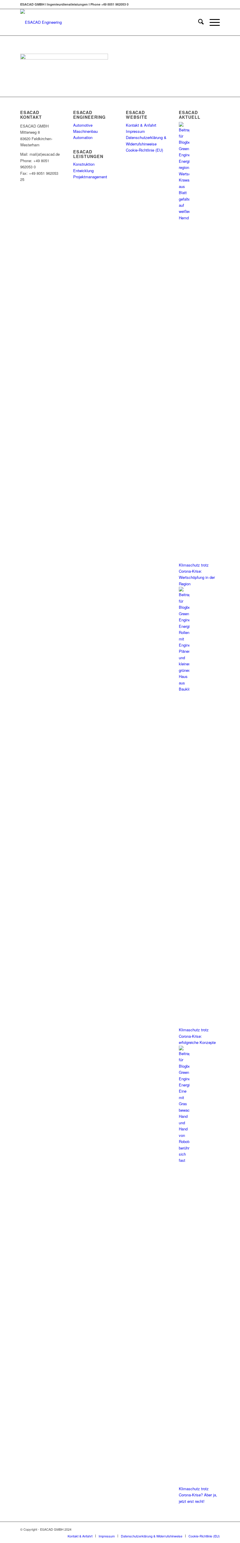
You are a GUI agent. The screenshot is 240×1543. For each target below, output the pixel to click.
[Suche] (198, 22)
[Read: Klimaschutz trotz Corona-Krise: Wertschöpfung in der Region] (184, 218)
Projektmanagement (90, 176)
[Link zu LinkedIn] (215, 1529)
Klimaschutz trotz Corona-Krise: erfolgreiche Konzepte (197, 1036)
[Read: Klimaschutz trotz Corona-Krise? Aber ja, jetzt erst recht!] (184, 1160)
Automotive (82, 125)
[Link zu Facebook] (197, 1529)
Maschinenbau (85, 131)
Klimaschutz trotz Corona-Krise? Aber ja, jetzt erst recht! (198, 1495)
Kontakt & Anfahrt (141, 125)
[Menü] (212, 22)
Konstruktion (84, 164)
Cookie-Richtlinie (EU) (144, 150)
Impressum (135, 131)
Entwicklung (83, 170)
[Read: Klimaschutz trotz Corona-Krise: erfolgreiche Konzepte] (184, 689)
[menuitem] (198, 22)
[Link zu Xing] (206, 1529)
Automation (82, 137)
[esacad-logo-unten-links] (41, 22)
